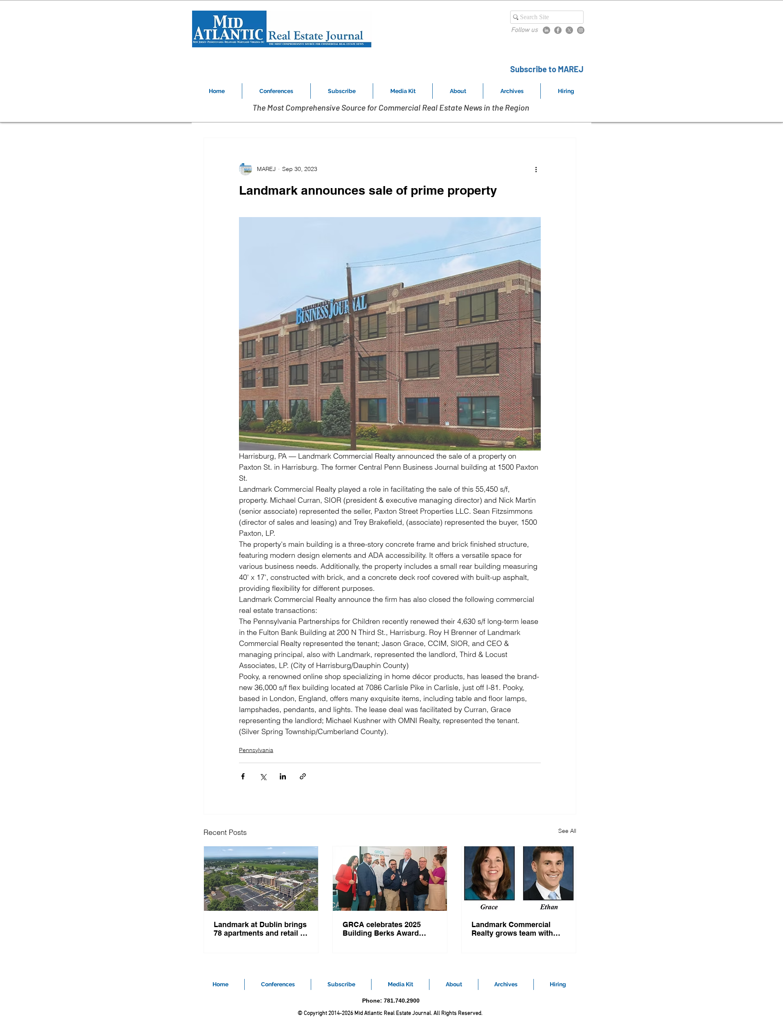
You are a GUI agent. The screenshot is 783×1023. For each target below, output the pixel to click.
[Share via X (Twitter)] (263, 776)
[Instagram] (580, 30)
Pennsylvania (256, 750)
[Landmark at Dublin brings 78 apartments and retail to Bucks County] (261, 878)
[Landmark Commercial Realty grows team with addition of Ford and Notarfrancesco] (519, 878)
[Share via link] (303, 776)
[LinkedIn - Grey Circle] (546, 30)
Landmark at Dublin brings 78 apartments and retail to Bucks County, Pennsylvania (260, 928)
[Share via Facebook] (243, 776)
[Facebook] (558, 30)
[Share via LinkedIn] (283, 776)
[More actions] (536, 169)
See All (567, 830)
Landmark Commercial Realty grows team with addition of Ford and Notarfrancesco (512, 928)
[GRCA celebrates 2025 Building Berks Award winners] (390, 878)
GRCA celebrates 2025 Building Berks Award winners (382, 928)
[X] (569, 30)
